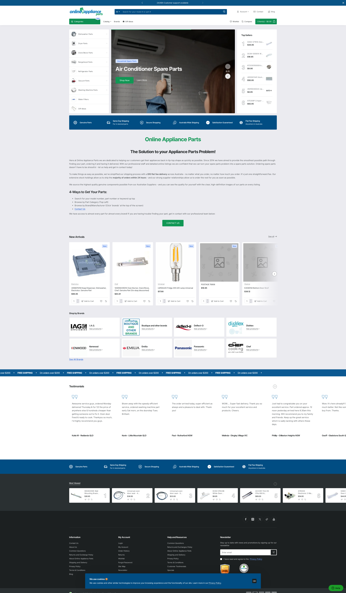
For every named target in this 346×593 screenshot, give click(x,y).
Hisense (247, 284)
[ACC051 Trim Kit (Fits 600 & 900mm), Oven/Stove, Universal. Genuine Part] (247, 495)
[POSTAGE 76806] (219, 262)
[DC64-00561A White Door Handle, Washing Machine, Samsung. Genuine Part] (269, 55)
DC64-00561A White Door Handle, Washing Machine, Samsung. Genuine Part (255, 54)
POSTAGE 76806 (208, 284)
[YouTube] (274, 519)
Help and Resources (177, 537)
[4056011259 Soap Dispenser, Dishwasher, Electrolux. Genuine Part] (89, 262)
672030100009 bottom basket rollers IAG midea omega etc (255, 65)
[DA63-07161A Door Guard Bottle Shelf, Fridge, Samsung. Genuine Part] (269, 43)
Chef (116, 284)
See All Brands (76, 359)
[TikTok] (267, 519)
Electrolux (75, 284)
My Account (124, 537)
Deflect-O (199, 325)
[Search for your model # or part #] (224, 11)
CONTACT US (172, 223)
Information (74, 537)
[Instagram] (253, 519)
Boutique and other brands (154, 325)
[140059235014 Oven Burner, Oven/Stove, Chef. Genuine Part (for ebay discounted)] (133, 262)
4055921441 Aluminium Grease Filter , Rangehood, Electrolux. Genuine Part (255, 77)
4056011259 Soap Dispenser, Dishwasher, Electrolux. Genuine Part (88, 289)
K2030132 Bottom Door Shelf (256, 288)
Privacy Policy (215, 583)
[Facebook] (246, 519)
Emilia (145, 346)
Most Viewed (74, 483)
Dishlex (249, 325)
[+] (77, 300)
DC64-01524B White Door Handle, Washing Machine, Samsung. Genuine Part (220, 492)
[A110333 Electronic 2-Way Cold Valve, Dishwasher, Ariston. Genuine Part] (290, 495)
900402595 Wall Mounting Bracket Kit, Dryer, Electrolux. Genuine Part (91, 492)
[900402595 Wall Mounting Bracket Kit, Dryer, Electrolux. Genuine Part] (76, 495)
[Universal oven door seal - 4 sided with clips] (119, 495)
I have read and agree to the (242, 559)
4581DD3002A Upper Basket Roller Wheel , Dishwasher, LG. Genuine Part (255, 89)
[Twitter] (260, 519)
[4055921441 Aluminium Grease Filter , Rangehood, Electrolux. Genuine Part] (269, 78)
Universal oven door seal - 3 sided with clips (176, 492)
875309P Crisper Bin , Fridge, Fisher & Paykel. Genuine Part (255, 101)
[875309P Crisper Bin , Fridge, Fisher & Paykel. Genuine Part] (269, 102)
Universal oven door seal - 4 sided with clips (133, 492)
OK (254, 581)
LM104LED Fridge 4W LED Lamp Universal (175, 288)
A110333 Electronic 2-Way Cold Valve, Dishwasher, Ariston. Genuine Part (305, 492)
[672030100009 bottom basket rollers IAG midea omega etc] (269, 67)
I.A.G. (92, 325)
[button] (202, 2)
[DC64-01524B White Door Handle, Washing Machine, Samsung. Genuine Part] (205, 495)
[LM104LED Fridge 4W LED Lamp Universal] (176, 262)
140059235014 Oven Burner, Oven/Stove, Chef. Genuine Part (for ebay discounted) (132, 289)
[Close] (343, 2)
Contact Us (80, 209)
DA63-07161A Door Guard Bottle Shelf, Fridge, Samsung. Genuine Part (255, 42)
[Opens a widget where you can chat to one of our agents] (335, 588)
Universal (161, 284)
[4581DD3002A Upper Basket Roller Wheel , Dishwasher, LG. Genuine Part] (269, 90)
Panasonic (199, 346)
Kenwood (93, 346)
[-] (77, 302)
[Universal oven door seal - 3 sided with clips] (162, 495)
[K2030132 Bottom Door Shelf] (262, 262)
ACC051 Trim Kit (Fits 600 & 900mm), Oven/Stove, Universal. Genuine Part (262, 492)
